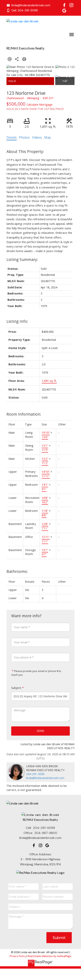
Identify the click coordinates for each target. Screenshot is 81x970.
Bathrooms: (17, 571)
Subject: (16, 688)
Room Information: (23, 414)
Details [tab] (11, 137)
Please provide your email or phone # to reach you (36, 673)
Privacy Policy (18, 956)
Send (40, 731)
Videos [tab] (37, 137)
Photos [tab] (24, 137)
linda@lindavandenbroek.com (30, 5)
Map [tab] (47, 137)
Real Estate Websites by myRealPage (49, 956)
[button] (28, 5)
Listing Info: (17, 321)
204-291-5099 (35, 774)
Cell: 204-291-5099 (24, 10)
